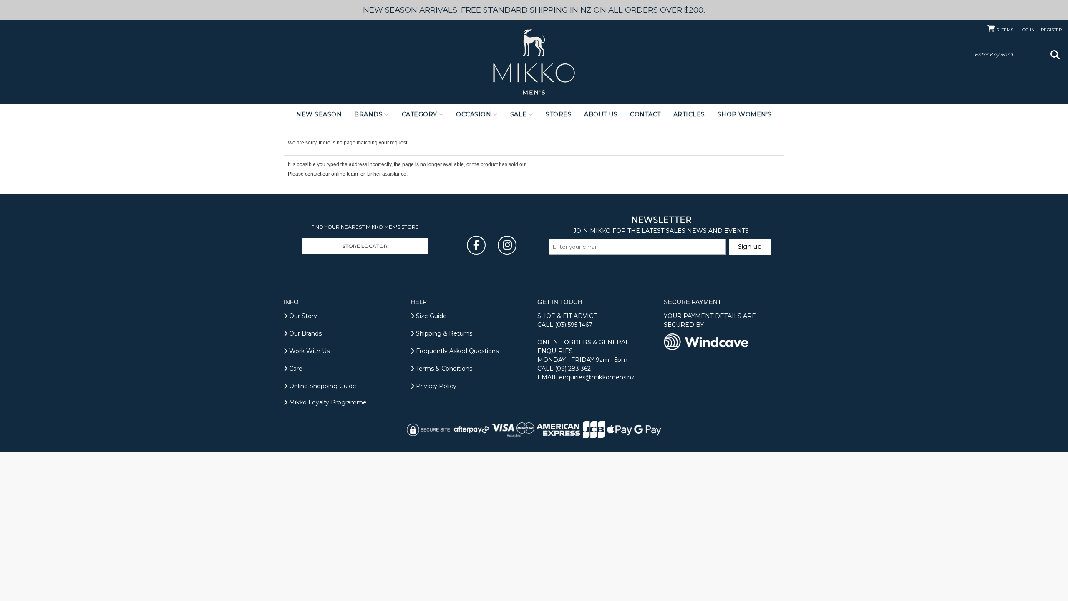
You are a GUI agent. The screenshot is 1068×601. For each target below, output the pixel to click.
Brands (368, 114)
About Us (600, 114)
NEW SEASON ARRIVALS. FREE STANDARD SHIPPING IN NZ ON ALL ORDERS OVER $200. (534, 10)
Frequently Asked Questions (456, 351)
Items (1005, 30)
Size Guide (430, 316)
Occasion (473, 114)
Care (294, 368)
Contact (645, 114)
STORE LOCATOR (365, 246)
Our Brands (304, 333)
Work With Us (308, 351)
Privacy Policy (435, 386)
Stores (559, 114)
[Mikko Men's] (534, 62)
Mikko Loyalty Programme (327, 402)
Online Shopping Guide (321, 386)
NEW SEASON (319, 114)
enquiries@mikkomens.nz (597, 377)
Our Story (302, 316)
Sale (518, 114)
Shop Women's (745, 114)
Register (1051, 30)
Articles (689, 114)
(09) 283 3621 (574, 368)
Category (419, 114)
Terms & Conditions (443, 368)
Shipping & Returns (443, 333)
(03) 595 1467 (573, 324)
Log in (1027, 30)
